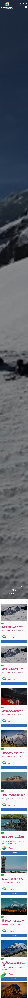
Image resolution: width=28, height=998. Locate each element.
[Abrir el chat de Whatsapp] (2, 976)
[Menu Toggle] (26, 7)
